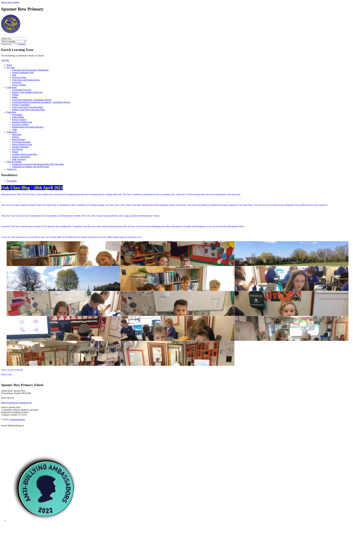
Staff (14, 75)
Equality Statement (20, 147)
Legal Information (17, 419)
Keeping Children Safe (22, 122)
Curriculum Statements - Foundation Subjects (32, 100)
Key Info (10, 67)
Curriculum (12, 87)
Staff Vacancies (19, 159)
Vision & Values (19, 77)
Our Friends (17, 149)
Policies (15, 137)
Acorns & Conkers (20, 124)
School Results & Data (22, 144)
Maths (15, 97)
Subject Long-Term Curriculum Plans (28, 109)
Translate (22, 44)
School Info (12, 132)
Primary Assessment (21, 105)
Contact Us (11, 169)
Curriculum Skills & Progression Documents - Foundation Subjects (41, 102)
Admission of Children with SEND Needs (30, 167)
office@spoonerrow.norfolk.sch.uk (16, 402)
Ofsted (15, 152)
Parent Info (11, 112)
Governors (16, 82)
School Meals (18, 117)
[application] (176, 439)
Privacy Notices (19, 85)
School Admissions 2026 (23, 72)
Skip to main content (10, 2)
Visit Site (5, 60)
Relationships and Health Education (27, 127)
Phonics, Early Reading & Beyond (27, 92)
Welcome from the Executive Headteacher (30, 70)
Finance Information (21, 157)
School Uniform (19, 119)
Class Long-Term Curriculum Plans (27, 107)
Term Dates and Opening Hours (26, 80)
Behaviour (16, 134)
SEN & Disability (14, 162)
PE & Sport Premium (21, 142)
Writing (15, 95)
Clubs (14, 129)
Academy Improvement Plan (24, 154)
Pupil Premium (18, 139)
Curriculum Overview (21, 90)
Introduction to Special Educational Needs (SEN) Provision (38, 164)
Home (9, 65)
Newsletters (17, 114)
